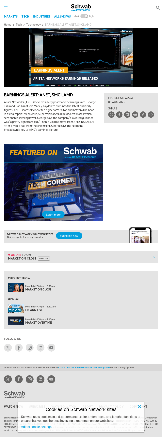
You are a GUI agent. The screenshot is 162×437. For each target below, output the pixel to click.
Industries (41, 16)
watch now (13, 406)
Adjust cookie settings (36, 427)
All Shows (62, 16)
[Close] (139, 406)
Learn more (53, 214)
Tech (25, 16)
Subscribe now (69, 235)
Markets (11, 16)
